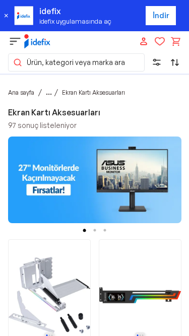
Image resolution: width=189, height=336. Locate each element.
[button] (76, 62)
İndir (161, 15)
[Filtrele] (157, 62)
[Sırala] (175, 62)
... (49, 92)
